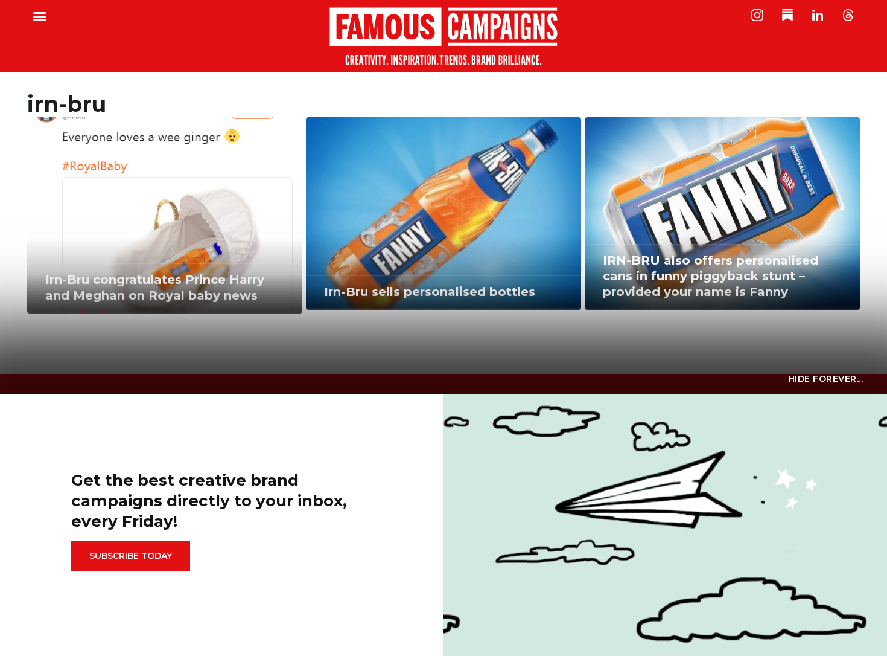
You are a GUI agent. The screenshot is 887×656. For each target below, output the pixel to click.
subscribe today (130, 555)
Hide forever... (825, 378)
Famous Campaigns (443, 36)
